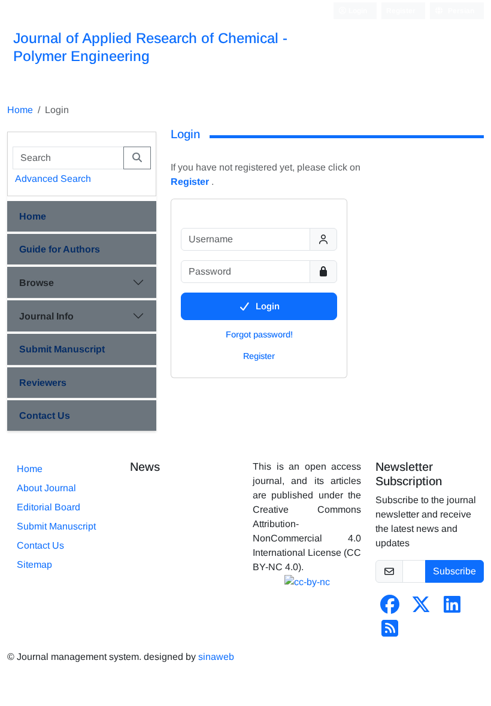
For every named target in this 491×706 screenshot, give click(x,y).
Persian (460, 11)
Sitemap (34, 564)
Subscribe (454, 571)
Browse (36, 283)
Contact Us (44, 415)
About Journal (46, 488)
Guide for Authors (59, 249)
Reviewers (42, 383)
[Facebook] (389, 608)
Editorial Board (48, 507)
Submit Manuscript (62, 349)
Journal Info (46, 316)
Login (357, 11)
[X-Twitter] (421, 608)
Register (401, 11)
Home (20, 110)
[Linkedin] (452, 608)
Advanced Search (53, 179)
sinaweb (216, 657)
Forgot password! (259, 334)
